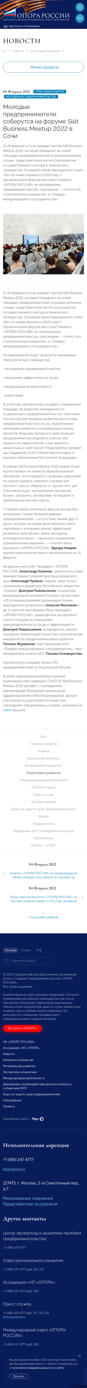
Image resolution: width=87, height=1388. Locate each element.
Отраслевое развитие (45, 51)
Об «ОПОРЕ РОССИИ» (19, 1041)
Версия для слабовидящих (24, 26)
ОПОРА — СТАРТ (43, 845)
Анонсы (44, 751)
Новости (18, 51)
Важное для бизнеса (43, 758)
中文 (39, 950)
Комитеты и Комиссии (18, 1060)
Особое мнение (43, 802)
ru (80, 18)
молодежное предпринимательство (31, 96)
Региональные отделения (28, 1198)
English (26, 950)
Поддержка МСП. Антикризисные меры (43, 831)
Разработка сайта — (21, 1119)
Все (44, 736)
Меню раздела (44, 67)
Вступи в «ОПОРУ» (22, 1028)
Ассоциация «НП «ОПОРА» (21, 1048)
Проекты (9, 1106)
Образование (12, 1100)
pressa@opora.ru (14, 1317)
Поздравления (43, 824)
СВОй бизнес (43, 838)
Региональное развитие (43, 766)
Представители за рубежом (30, 1204)
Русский (10, 950)
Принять (18, 1376)
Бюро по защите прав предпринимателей (43, 809)
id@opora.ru (14, 1169)
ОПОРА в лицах (43, 787)
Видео (44, 816)
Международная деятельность (43, 780)
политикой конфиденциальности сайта (38, 1367)
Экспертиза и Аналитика (20, 1072)
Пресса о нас (43, 795)
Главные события (43, 744)
